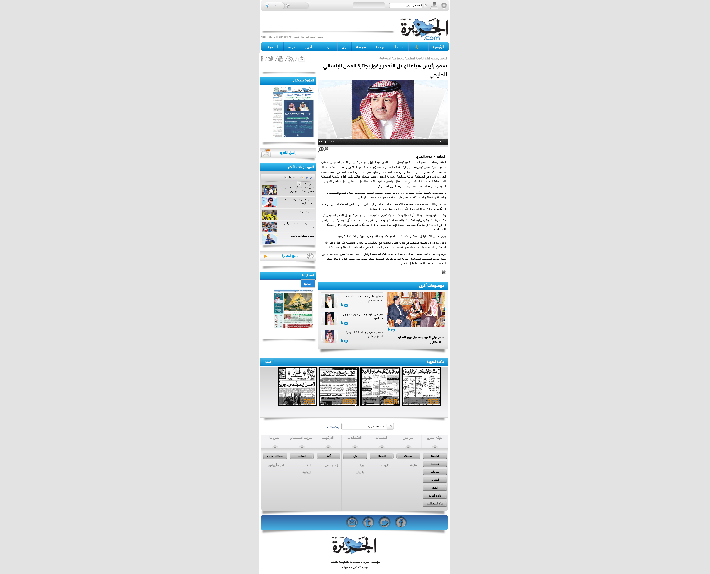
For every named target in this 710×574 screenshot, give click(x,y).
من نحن (408, 437)
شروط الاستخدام (301, 437)
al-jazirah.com (275, 6)
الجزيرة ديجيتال (303, 79)
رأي (355, 455)
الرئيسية (438, 46)
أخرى (308, 46)
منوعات (435, 471)
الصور (435, 487)
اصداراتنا (308, 274)
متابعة (413, 464)
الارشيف (328, 437)
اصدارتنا (302, 455)
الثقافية (308, 283)
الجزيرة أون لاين (276, 464)
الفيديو (435, 479)
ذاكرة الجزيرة (435, 361)
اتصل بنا (274, 437)
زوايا (362, 464)
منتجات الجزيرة (275, 455)
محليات (408, 455)
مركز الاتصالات (435, 503)
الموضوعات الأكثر (301, 166)
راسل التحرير (288, 152)
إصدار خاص (331, 464)
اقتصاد (382, 455)
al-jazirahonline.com (297, 6)
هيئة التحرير (434, 437)
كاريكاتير (360, 472)
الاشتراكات (355, 437)
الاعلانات (381, 437)
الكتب (308, 464)
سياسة (435, 463)
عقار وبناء (386, 464)
